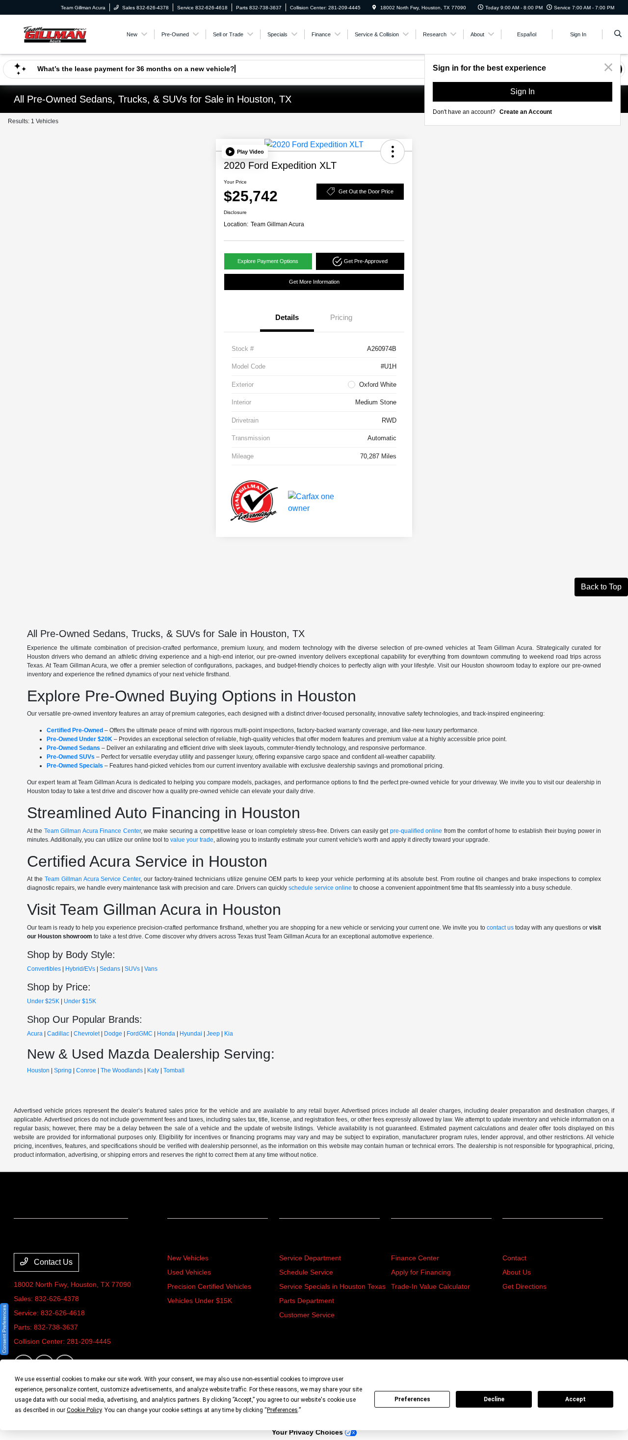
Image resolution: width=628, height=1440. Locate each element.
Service (295, 1239)
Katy (153, 1070)
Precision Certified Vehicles (209, 1286)
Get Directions (524, 1286)
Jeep (213, 1033)
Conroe (86, 1070)
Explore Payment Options (267, 261)
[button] (245, 152)
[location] (374, 7)
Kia (228, 1033)
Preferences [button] (282, 1410)
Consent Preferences (4, 1329)
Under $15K (80, 1001)
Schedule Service (306, 1272)
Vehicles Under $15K (199, 1301)
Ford (133, 1033)
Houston (38, 1070)
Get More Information (314, 282)
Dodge (113, 1033)
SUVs (132, 968)
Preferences (412, 1399)
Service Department (310, 1258)
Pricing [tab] (341, 317)
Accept (575, 1399)
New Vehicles (188, 1258)
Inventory (187, 1239)
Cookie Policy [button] (84, 1410)
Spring (63, 1070)
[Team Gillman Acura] (55, 33)
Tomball (173, 1070)
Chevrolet (87, 1033)
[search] (618, 34)
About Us (516, 1272)
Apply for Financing (421, 1272)
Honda (166, 1033)
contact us (500, 927)
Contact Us (52, 1262)
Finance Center (415, 1258)
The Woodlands (122, 1070)
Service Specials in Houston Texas (332, 1286)
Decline (494, 1399)
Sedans (110, 968)
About (515, 1239)
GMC (146, 1033)
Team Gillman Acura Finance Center (92, 830)
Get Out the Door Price (366, 191)
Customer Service (307, 1315)
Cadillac (58, 1033)
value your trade (191, 839)
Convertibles (44, 968)
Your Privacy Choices (308, 1432)
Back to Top (601, 587)
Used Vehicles (189, 1272)
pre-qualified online (416, 830)
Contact (514, 1258)
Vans (150, 968)
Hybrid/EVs (80, 968)
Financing (412, 1239)
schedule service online (320, 887)
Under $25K (43, 1001)
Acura (35, 1033)
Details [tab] (287, 317)
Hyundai (191, 1033)
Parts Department (306, 1301)
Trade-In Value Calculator (430, 1286)
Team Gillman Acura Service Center (92, 879)
